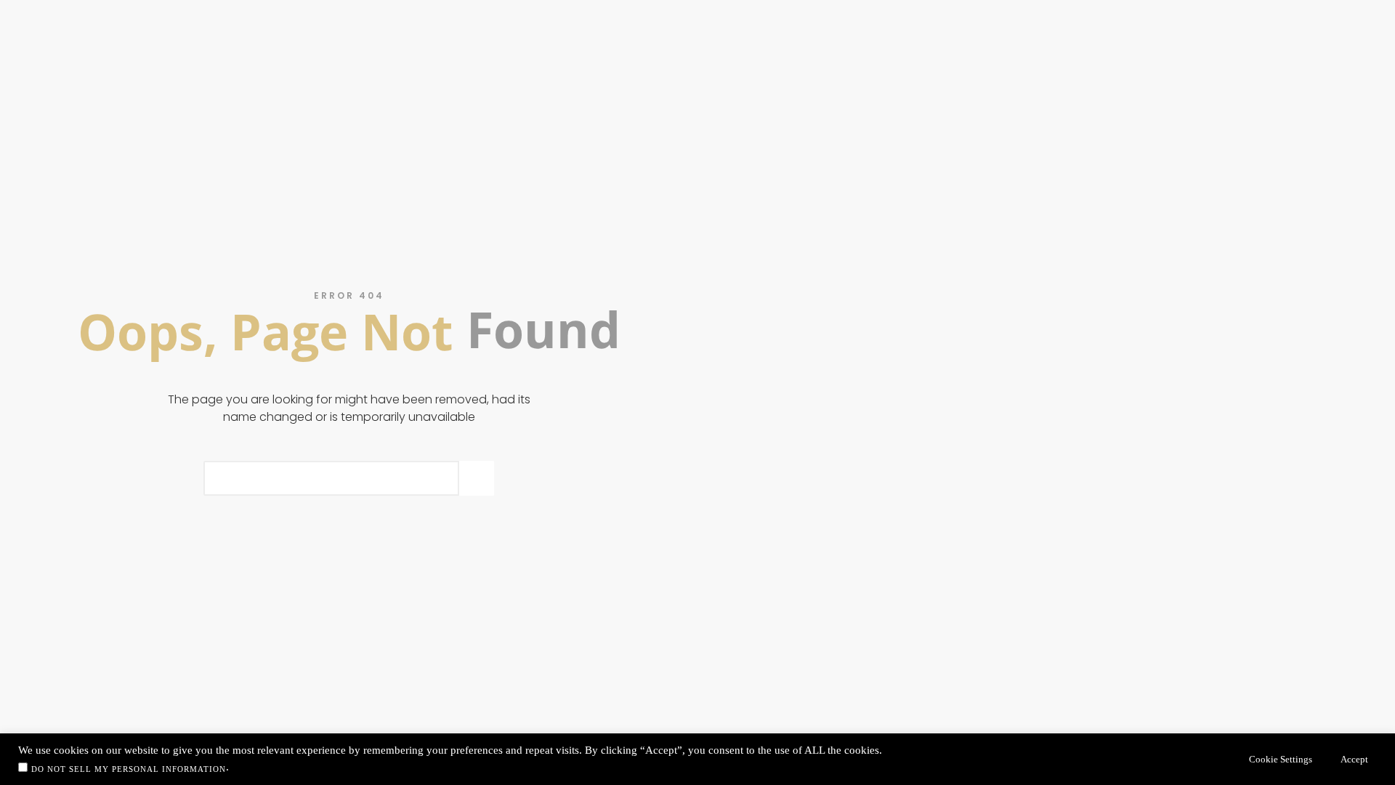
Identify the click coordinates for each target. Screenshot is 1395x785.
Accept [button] (1354, 759)
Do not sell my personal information (128, 769)
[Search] (476, 478)
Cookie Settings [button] (1280, 759)
